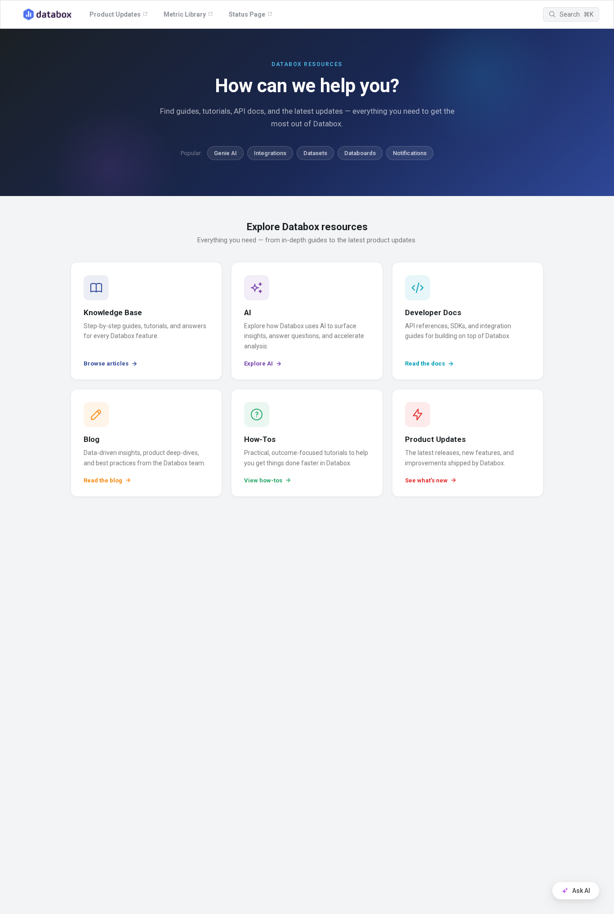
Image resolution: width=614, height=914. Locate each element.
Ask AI (581, 890)
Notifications (410, 153)
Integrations (270, 153)
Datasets (315, 153)
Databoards (360, 153)
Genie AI (225, 153)
